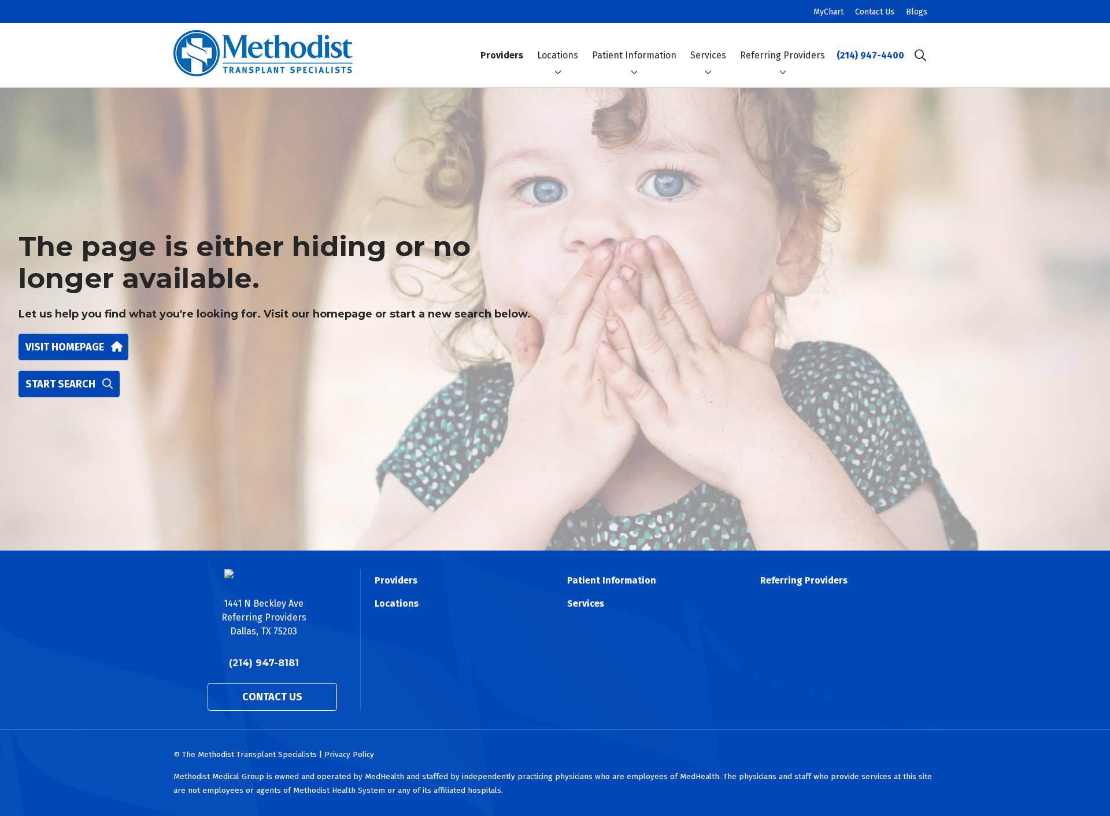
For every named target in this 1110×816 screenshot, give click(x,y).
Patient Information (634, 55)
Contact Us (874, 12)
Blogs (916, 12)
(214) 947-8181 (264, 663)
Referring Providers (782, 55)
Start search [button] (60, 384)
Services (708, 55)
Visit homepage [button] (64, 347)
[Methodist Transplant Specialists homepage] (263, 55)
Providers (501, 55)
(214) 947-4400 (870, 55)
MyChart (828, 12)
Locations (557, 55)
